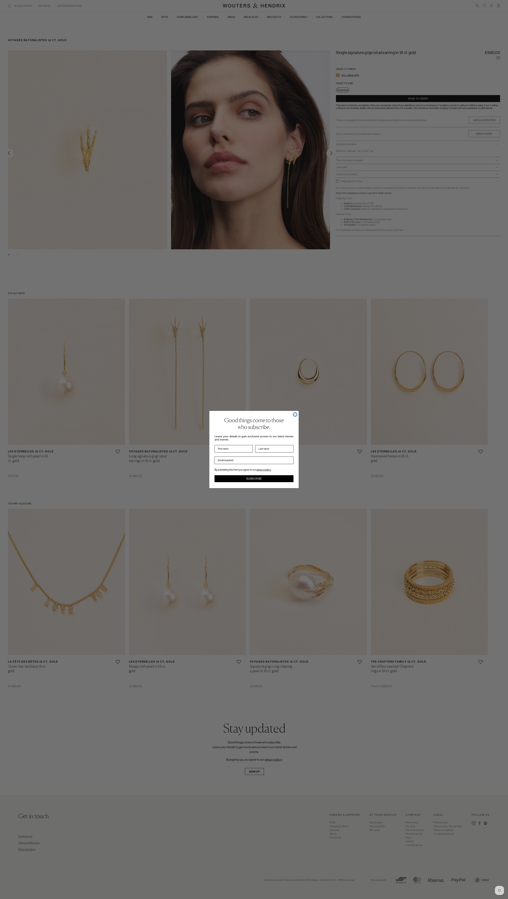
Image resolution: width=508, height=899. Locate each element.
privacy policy (263, 469)
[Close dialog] (295, 414)
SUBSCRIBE (254, 478)
